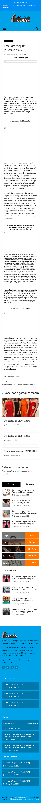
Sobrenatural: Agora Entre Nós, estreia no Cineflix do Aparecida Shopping (24, 523)
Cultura (6, 563)
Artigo (5, 535)
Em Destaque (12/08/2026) (13, 703)
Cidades (6, 549)
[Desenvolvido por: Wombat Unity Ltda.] (25, 799)
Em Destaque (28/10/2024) (17, 420)
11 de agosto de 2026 (12, 775)
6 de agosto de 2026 (21, 604)
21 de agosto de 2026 (21, 495)
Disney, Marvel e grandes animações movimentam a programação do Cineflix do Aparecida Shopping (23, 600)
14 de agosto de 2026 (12, 697)
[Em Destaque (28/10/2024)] (20, 399)
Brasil (5, 542)
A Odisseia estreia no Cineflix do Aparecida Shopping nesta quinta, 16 (24, 611)
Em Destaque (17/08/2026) (13, 685)
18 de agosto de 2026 (12, 766)
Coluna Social (9, 41)
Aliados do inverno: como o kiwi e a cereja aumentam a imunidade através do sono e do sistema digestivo (19, 384)
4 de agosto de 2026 (12, 784)
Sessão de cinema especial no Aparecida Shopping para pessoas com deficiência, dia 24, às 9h (24, 491)
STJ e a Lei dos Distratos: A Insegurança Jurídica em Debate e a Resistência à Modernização (18, 735)
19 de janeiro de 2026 (12, 728)
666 (29, 556)
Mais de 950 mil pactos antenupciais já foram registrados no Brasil (21, 501)
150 (29, 542)
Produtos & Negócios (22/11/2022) (20, 451)
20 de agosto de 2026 (21, 516)
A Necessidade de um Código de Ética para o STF (20, 724)
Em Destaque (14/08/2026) (13, 694)
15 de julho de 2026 (21, 615)
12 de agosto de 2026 (21, 593)
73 (30, 535)
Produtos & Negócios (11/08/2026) (16, 772)
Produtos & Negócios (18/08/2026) (16, 763)
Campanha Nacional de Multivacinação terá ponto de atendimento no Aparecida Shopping (23, 512)
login (18, 471)
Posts (33, 535)
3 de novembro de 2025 (13, 739)
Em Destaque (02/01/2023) (17, 435)
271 (29, 562)
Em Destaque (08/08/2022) (14, 377)
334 (29, 549)
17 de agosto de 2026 (12, 688)
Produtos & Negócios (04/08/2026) (16, 781)
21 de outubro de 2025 (12, 750)
